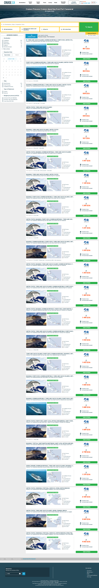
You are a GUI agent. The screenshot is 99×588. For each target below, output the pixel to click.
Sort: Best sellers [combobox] (92, 35)
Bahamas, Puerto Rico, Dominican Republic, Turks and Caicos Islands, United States (50, 196)
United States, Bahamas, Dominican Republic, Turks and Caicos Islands (48, 152)
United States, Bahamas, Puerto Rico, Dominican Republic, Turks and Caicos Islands (50, 219)
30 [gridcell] (3, 77)
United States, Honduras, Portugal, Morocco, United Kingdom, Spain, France (50, 533)
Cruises (2, 558)
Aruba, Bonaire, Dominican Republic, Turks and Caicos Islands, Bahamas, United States (50, 465)
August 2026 (11, 58)
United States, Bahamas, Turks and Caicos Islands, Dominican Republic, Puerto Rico (50, 264)
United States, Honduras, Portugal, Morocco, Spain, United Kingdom (48, 488)
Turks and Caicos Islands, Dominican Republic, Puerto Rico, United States (51, 40)
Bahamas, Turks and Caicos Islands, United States (42, 129)
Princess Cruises (17, 558)
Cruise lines (30, 2)
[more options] (97, 2)
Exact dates (7, 55)
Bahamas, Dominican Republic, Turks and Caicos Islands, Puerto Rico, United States (50, 398)
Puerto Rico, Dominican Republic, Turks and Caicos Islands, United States (49, 62)
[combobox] (40, 24)
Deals (55, 2)
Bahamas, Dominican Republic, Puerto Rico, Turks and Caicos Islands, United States (50, 241)
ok (23, 573)
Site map (89, 576)
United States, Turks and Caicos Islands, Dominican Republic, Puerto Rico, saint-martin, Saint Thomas (50, 331)
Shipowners (8, 558)
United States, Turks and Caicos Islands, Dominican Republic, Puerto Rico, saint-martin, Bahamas (50, 286)
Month (17, 55)
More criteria (6, 49)
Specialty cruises (63, 2)
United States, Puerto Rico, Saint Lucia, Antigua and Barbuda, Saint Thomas (50, 421)
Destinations (22, 2)
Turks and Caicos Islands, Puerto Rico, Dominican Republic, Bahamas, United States (50, 353)
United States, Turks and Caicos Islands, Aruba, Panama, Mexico (46, 510)
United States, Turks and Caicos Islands (39, 107)
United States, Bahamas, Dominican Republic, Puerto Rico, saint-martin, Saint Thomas (50, 309)
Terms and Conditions (92, 575)
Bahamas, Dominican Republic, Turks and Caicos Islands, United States (48, 84)
